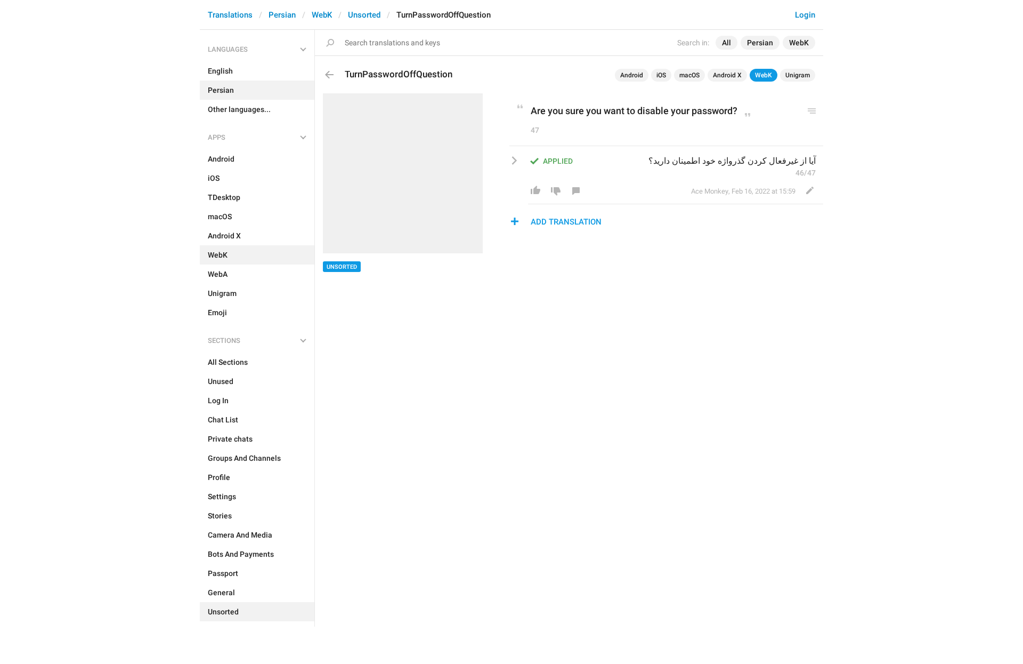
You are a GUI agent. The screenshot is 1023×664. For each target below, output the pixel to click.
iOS (661, 75)
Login (805, 15)
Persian (282, 15)
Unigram (797, 75)
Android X (727, 75)
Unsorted (364, 15)
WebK (322, 15)
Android (631, 75)
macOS (689, 75)
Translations (230, 15)
